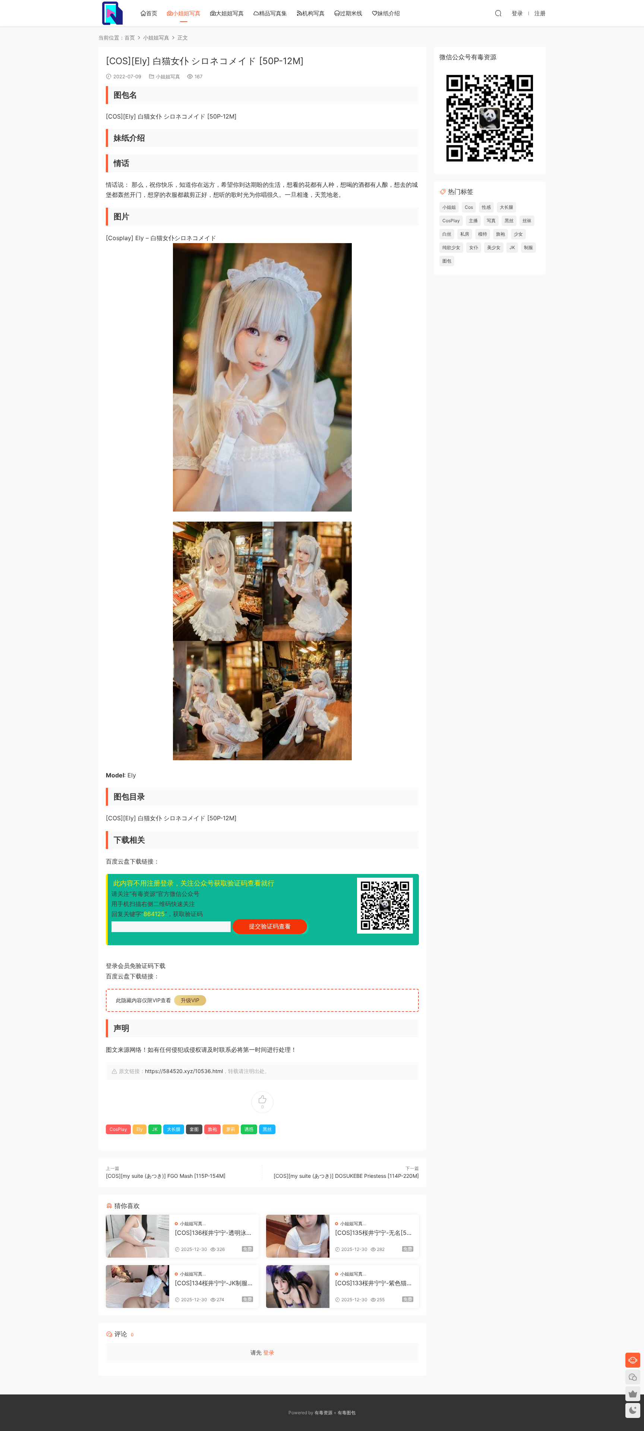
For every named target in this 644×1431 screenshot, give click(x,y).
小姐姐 (449, 207)
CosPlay (118, 1129)
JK (155, 1129)
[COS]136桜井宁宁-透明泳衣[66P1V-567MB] (213, 1232)
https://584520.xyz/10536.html (184, 1071)
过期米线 (351, 13)
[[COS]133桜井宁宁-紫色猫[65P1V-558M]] (297, 1286)
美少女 (494, 247)
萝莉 (230, 1129)
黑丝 (267, 1129)
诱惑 (248, 1129)
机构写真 (313, 13)
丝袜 (527, 220)
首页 (151, 13)
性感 (486, 207)
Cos (469, 207)
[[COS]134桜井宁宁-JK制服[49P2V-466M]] (137, 1286)
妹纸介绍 (389, 13)
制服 (528, 247)
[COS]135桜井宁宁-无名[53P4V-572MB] (372, 1232)
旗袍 (212, 1129)
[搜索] (498, 13)
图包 (446, 261)
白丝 (446, 234)
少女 (518, 234)
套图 (194, 1129)
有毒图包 (347, 1412)
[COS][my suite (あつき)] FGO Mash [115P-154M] (165, 1176)
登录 (268, 1352)
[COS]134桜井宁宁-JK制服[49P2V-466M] (211, 1283)
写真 (491, 220)
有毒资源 (323, 1412)
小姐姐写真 (187, 13)
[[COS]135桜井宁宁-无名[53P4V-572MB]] (297, 1236)
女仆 (473, 247)
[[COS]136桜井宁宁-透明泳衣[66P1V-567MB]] (137, 1236)
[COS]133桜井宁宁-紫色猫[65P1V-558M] (374, 1283)
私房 (464, 234)
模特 (482, 234)
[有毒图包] (111, 13)
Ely (139, 1129)
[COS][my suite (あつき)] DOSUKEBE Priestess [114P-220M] (346, 1176)
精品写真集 (273, 13)
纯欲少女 (451, 247)
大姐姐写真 (230, 13)
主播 (473, 220)
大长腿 (173, 1129)
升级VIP (190, 1000)
